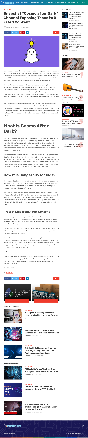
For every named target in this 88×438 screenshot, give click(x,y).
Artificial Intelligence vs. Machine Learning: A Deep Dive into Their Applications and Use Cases (40, 350)
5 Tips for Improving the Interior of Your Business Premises (73, 145)
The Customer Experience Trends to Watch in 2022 (71, 75)
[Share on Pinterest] (23, 32)
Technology (34, 2)
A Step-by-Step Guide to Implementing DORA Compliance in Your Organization (41, 406)
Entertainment (60, 2)
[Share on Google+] (20, 32)
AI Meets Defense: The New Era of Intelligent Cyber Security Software (41, 370)
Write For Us (79, 433)
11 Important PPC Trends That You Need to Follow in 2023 (72, 122)
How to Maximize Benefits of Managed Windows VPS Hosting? (40, 388)
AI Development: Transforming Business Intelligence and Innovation (42, 331)
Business (24, 2)
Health (43, 2)
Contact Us (71, 2)
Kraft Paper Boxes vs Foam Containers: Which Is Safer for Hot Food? (76, 46)
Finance (50, 2)
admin (10, 27)
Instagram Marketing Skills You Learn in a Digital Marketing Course (41, 314)
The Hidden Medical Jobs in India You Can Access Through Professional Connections (76, 15)
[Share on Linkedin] (27, 32)
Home (17, 2)
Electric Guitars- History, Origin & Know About (73, 99)
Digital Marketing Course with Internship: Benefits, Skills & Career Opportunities (76, 26)
